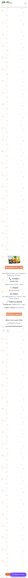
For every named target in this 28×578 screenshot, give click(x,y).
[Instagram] (8, 331)
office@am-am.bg (14, 290)
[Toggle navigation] (25, 3)
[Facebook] (3, 331)
